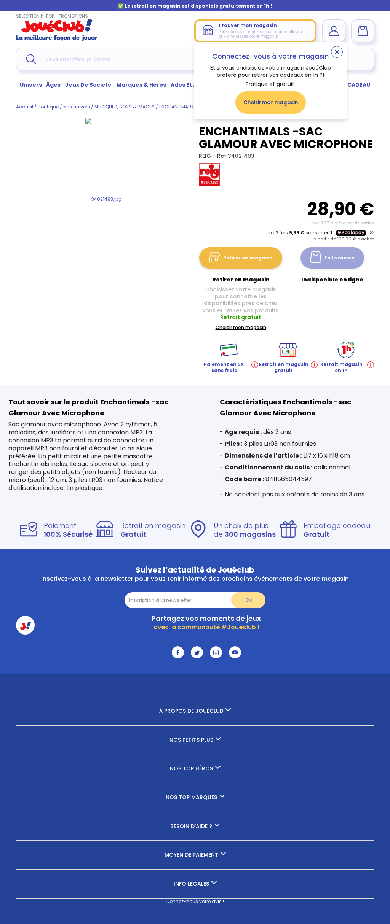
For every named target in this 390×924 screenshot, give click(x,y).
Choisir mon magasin (270, 102)
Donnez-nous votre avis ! (195, 901)
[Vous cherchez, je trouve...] (31, 59)
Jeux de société (88, 85)
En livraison (339, 257)
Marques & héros (141, 85)
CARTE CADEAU (349, 85)
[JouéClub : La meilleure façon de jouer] (57, 40)
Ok (248, 600)
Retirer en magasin (248, 257)
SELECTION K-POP (35, 16)
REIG (206, 156)
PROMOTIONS (73, 16)
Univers (31, 85)
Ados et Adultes (193, 85)
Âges (53, 85)
